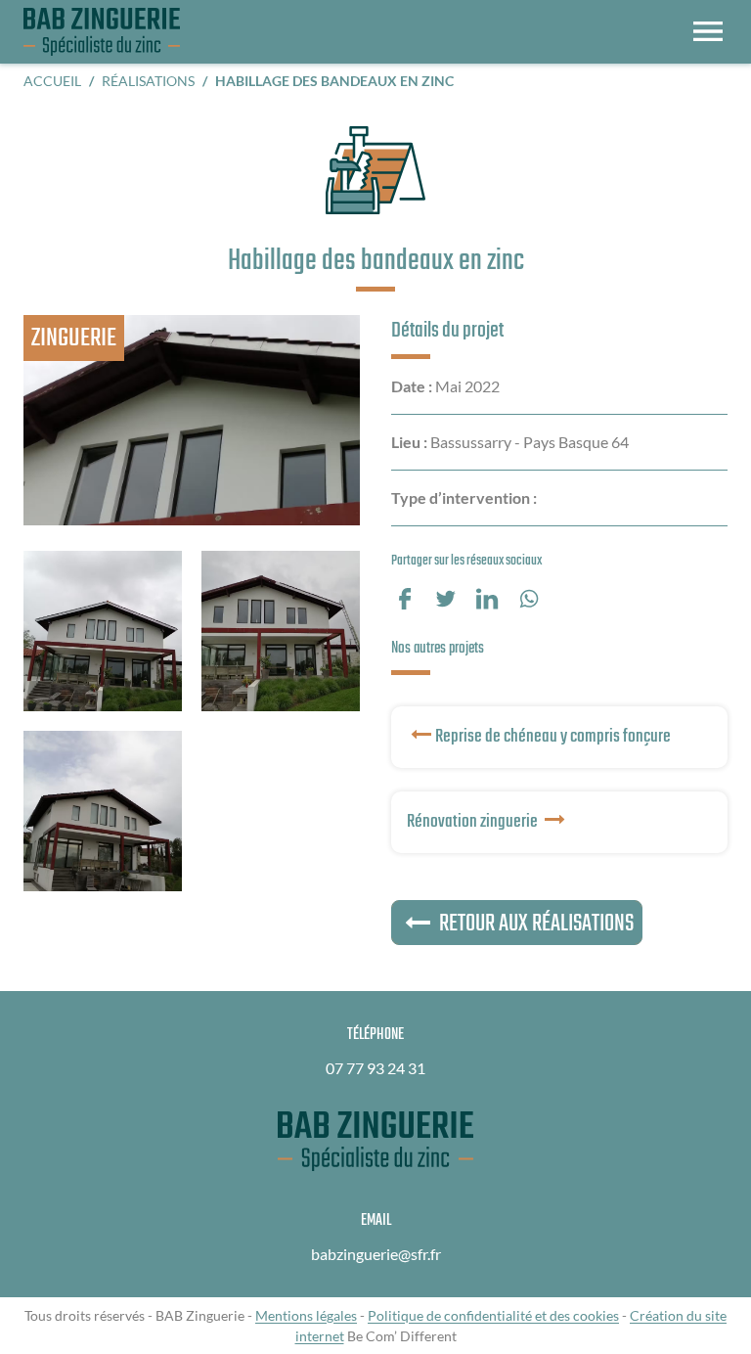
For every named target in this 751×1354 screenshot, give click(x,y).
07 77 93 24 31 (375, 1068)
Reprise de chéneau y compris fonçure (553, 736)
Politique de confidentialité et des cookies (493, 1315)
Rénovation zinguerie (474, 821)
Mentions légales (306, 1315)
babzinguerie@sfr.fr (376, 1253)
